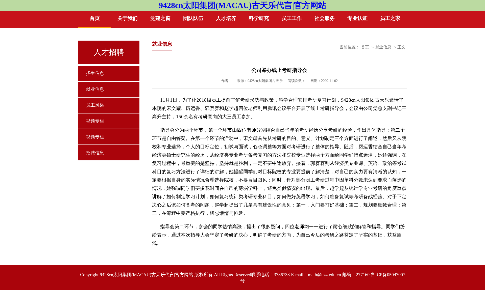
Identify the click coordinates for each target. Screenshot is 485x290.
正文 (401, 47)
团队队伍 (193, 18)
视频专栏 (95, 121)
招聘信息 (95, 152)
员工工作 (292, 18)
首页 (95, 18)
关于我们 (127, 18)
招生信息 (95, 73)
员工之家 (390, 18)
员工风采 (95, 105)
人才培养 (226, 18)
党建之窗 (160, 18)
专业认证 (357, 18)
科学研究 (259, 18)
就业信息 (95, 89)
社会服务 (324, 18)
